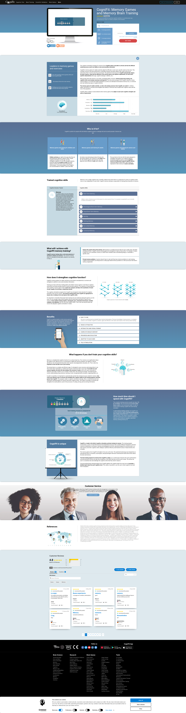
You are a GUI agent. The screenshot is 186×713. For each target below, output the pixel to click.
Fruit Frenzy (89, 660)
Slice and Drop (105, 683)
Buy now (128, 40)
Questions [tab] (61, 571)
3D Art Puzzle (90, 691)
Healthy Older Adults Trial (76, 660)
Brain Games (119, 683)
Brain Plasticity (56, 663)
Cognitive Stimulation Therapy (123, 678)
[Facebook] (82, 647)
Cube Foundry (105, 670)
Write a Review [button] (132, 569)
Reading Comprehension (122, 689)
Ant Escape (89, 668)
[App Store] (127, 647)
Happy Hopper (105, 657)
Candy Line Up (105, 659)
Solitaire (88, 665)
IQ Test (117, 694)
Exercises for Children (121, 670)
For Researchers (120, 660)
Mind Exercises (119, 679)
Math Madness (90, 679)
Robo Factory (90, 667)
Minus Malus (104, 678)
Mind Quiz (118, 676)
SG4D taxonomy (73, 671)
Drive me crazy (90, 673)
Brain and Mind (56, 659)
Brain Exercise (119, 673)
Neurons (55, 662)
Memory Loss (56, 668)
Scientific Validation (41, 2)
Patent (117, 663)
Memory (55, 676)
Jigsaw (103, 673)
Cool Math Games (120, 687)
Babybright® (119, 667)
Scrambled (89, 684)
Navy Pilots (72, 662)
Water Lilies (104, 686)
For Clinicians (119, 659)
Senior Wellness (73, 663)
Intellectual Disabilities (58, 670)
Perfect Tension (105, 681)
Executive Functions (57, 673)
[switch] (75, 710)
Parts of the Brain (57, 660)
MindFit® (118, 665)
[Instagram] (92, 647)
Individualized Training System (123, 675)
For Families (119, 657)
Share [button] (54, 603)
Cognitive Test (20, 2)
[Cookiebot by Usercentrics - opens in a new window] (42, 710)
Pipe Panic (89, 662)
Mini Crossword (90, 659)
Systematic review (74, 670)
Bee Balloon (104, 667)
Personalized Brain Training (122, 681)
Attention (55, 679)
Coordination (56, 675)
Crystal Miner (90, 663)
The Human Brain (57, 657)
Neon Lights (89, 671)
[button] (60, 605)
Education (118, 662)
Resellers (118, 668)
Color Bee (104, 665)
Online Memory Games (121, 686)
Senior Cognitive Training (75, 667)
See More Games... (106, 691)
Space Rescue (90, 678)
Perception (55, 678)
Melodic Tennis (90, 683)
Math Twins (104, 676)
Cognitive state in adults (75, 668)
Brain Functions (56, 671)
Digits (103, 663)
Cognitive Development (121, 671)
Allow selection (141, 704)
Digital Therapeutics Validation (77, 657)
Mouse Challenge (105, 679)
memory (63, 582)
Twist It (103, 684)
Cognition (55, 667)
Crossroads (104, 668)
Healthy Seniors (73, 665)
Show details (108, 710)
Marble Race (89, 681)
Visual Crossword (91, 675)
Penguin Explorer (105, 662)
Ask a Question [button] (120, 569)
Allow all (141, 700)
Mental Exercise (120, 684)
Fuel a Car (104, 675)
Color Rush (89, 689)
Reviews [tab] (52, 571)
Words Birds (104, 689)
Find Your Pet (90, 686)
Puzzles (103, 660)
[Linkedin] (95, 647)
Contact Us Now (93, 495)
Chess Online (90, 657)
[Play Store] (116, 647)
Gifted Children (119, 691)
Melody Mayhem (90, 687)
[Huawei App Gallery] (105, 647)
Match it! (89, 676)
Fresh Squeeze (105, 671)
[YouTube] (89, 647)
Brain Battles (119, 692)
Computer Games (74, 659)
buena (52, 582)
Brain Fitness (56, 665)
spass (57, 582)
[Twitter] (85, 647)
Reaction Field (105, 687)
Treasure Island (90, 670)
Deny (140, 708)
